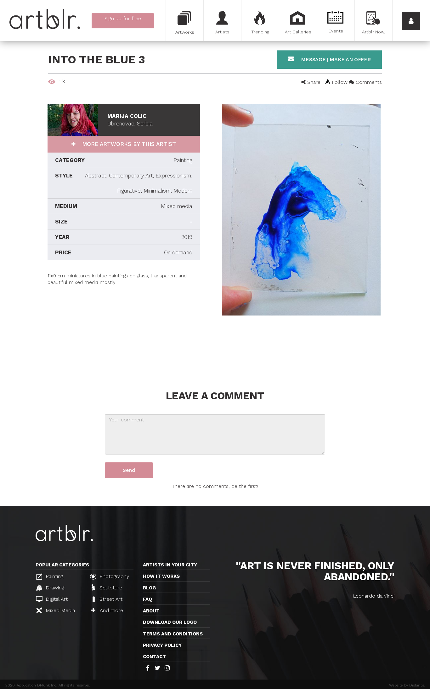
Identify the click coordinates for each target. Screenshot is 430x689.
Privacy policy (162, 645)
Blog (149, 588)
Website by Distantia (407, 685)
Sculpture (110, 588)
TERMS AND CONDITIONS (173, 634)
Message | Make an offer (335, 59)
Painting (53, 576)
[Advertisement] (124, 330)
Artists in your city (170, 565)
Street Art (110, 599)
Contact (154, 656)
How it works (161, 576)
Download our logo (170, 622)
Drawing (54, 588)
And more (110, 610)
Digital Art (56, 599)
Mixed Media (59, 610)
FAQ (147, 599)
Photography (113, 576)
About (151, 611)
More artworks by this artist (128, 144)
